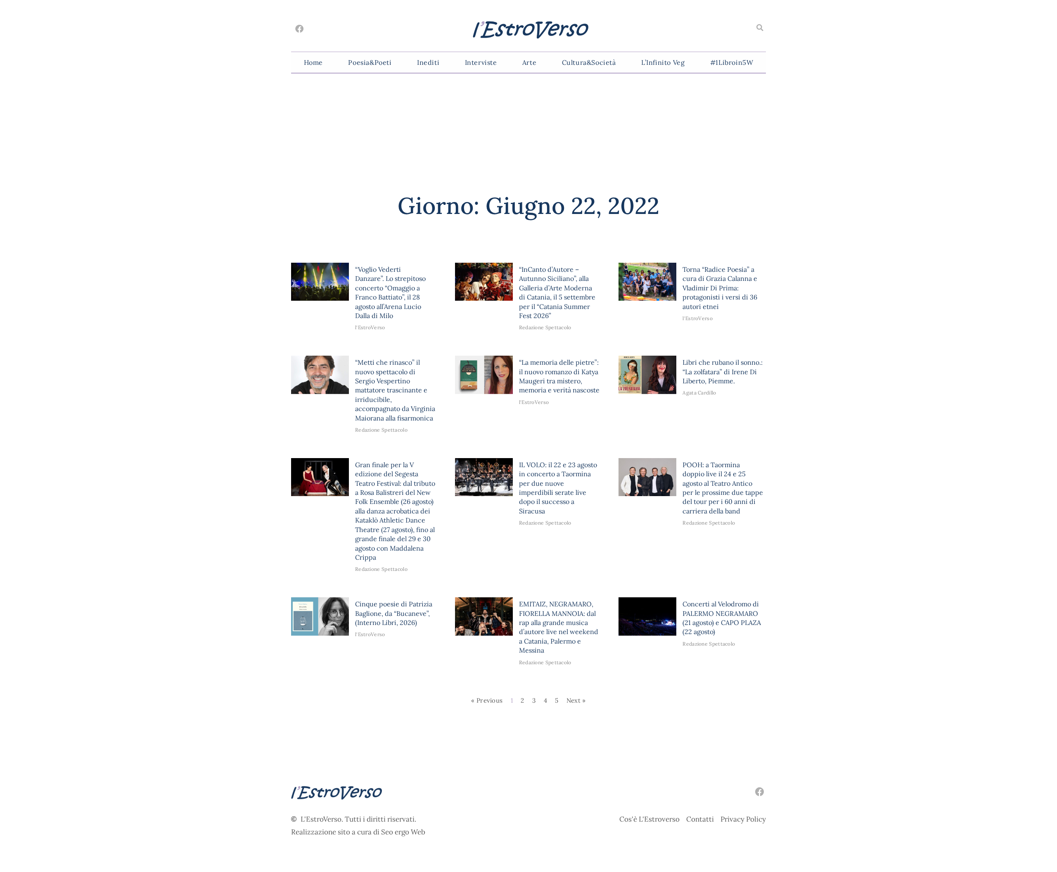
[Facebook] (299, 29)
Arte (529, 62)
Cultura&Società (589, 62)
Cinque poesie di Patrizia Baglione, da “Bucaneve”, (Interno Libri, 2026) (393, 613)
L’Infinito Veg (663, 62)
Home (313, 62)
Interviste (481, 62)
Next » (576, 700)
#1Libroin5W (732, 62)
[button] (760, 27)
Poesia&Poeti (369, 62)
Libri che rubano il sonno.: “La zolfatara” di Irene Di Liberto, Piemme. (723, 371)
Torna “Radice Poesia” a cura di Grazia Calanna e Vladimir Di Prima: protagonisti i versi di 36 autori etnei (720, 288)
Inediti (428, 62)
